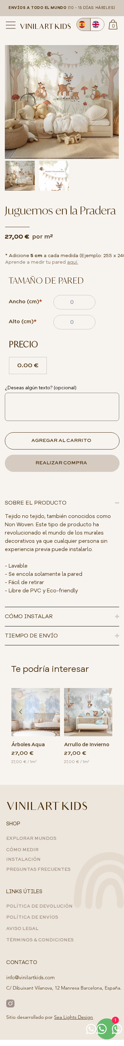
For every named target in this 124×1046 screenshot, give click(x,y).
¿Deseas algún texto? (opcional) (40, 387)
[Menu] (11, 25)
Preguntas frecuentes (38, 869)
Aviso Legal (22, 929)
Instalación (23, 859)
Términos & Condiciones (40, 940)
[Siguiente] (103, 712)
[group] (62, 729)
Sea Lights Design (73, 1017)
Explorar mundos (31, 838)
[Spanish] (83, 24)
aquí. (72, 262)
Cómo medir (22, 850)
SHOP (13, 823)
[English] (97, 24)
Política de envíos (32, 917)
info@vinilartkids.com (30, 977)
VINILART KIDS (45, 27)
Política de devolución (39, 906)
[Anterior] (21, 712)
